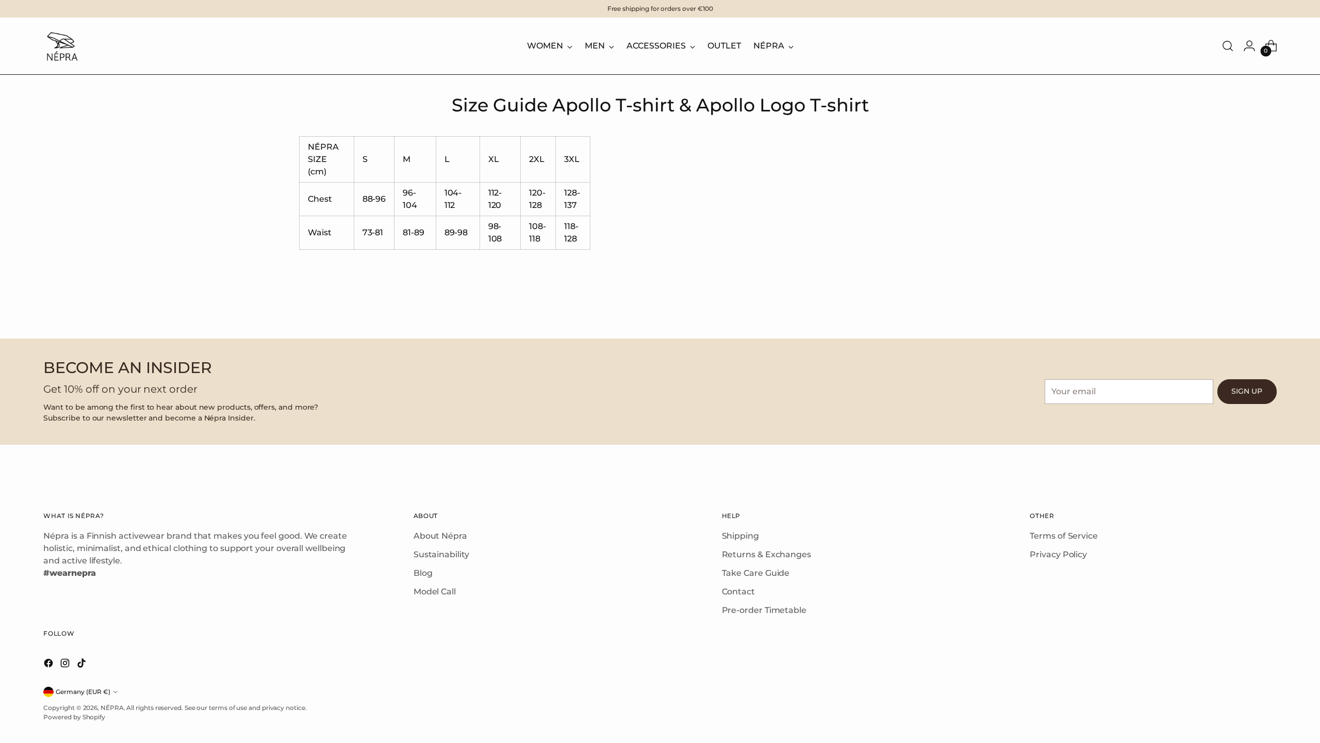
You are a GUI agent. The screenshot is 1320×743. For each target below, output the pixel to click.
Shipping (740, 536)
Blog (423, 573)
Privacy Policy (1058, 554)
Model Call (435, 591)
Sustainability (441, 554)
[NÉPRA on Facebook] (49, 665)
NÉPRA (112, 708)
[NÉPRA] (61, 46)
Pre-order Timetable (764, 610)
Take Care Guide (756, 573)
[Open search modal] (1227, 46)
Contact (738, 591)
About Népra (440, 536)
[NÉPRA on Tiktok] (82, 665)
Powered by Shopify (74, 717)
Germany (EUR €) (83, 692)
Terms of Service (1064, 536)
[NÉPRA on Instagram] (66, 665)
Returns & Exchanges (766, 554)
